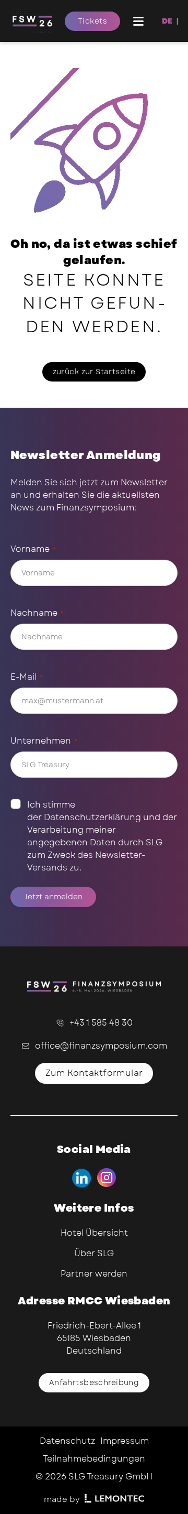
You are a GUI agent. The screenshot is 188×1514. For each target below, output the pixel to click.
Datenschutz (67, 1441)
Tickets (92, 21)
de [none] (167, 21)
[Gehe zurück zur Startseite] (37, 21)
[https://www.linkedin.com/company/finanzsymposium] (81, 1178)
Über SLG (94, 1253)
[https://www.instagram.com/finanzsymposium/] (106, 1178)
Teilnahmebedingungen (94, 1459)
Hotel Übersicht (94, 1233)
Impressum (124, 1441)
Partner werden (94, 1274)
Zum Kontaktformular (94, 1073)
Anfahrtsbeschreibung (94, 1382)
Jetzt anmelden (53, 896)
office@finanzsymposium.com (101, 1046)
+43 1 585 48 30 (101, 1023)
